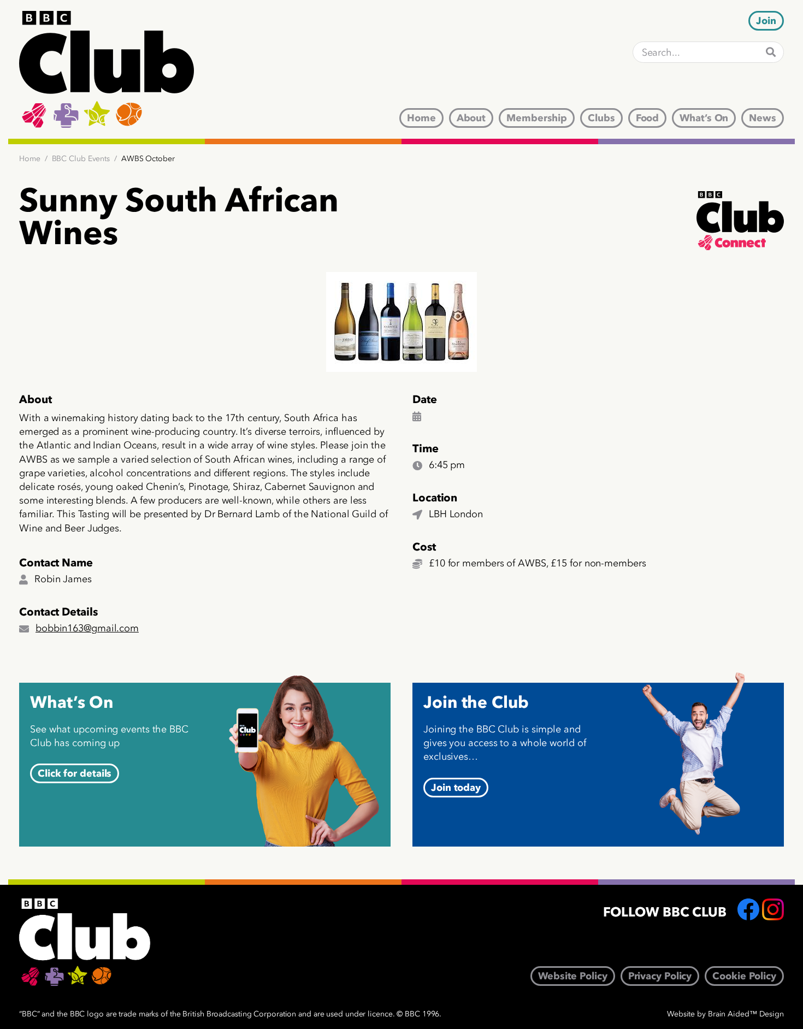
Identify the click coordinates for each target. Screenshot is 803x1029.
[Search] (770, 52)
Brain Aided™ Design (746, 1014)
